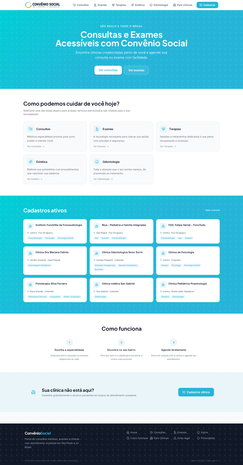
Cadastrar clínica (198, 392)
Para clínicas (184, 4)
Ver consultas (108, 70)
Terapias (121, 4)
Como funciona (139, 438)
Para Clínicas (161, 438)
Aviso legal (183, 438)
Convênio (38, 433)
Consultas (83, 4)
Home (133, 432)
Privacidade (208, 438)
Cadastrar (209, 4)
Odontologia (161, 4)
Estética (140, 4)
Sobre (204, 432)
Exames (102, 4)
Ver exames (136, 70)
